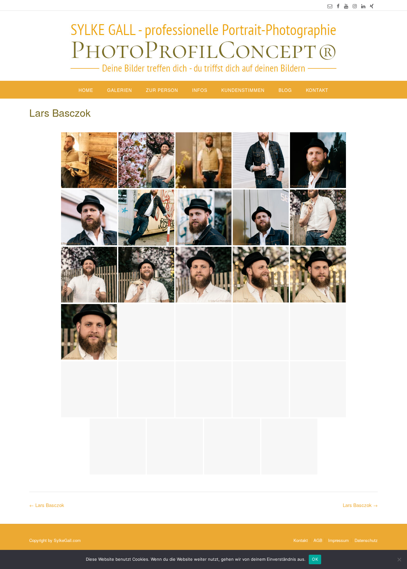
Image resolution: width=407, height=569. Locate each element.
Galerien (119, 90)
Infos (199, 90)
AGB (318, 540)
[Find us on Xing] (372, 6)
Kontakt (317, 90)
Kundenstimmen (243, 90)
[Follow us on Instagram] (354, 6)
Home (86, 90)
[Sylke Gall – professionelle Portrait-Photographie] (203, 46)
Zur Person (162, 90)
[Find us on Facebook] (338, 6)
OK (315, 559)
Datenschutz (366, 540)
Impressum (338, 540)
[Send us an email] (330, 6)
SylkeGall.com (67, 540)
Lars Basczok (360, 505)
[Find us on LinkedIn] (363, 6)
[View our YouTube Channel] (346, 6)
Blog (285, 90)
